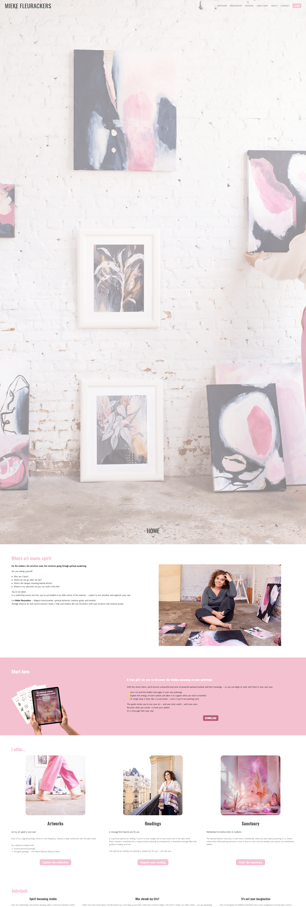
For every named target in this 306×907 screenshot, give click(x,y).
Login (297, 6)
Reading (249, 5)
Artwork (222, 5)
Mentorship (236, 5)
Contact (285, 5)
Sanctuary (262, 5)
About (274, 5)
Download (210, 718)
